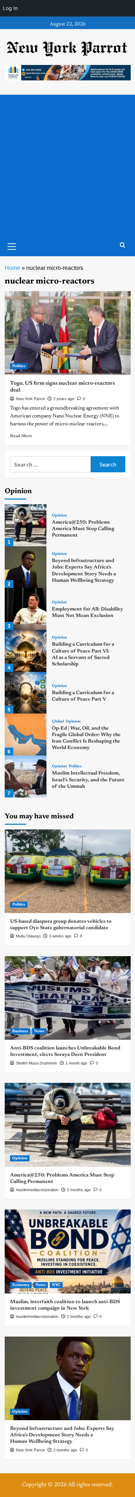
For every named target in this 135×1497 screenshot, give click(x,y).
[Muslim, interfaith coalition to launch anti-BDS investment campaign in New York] (68, 1251)
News (39, 1031)
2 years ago (63, 399)
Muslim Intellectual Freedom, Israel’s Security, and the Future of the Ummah (88, 780)
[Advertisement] (67, 165)
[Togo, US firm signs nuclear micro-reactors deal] (68, 333)
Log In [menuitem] (10, 8)
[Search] (122, 245)
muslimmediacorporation (37, 1190)
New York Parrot (30, 399)
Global (58, 722)
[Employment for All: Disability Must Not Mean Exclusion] (26, 609)
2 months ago (79, 1190)
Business (20, 1031)
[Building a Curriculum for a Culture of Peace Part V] (26, 693)
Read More (21, 436)
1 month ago (76, 1063)
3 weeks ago (60, 936)
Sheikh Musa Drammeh (36, 1063)
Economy (21, 1285)
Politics (18, 366)
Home (12, 268)
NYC (56, 1285)
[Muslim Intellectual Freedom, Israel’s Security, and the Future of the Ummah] (26, 776)
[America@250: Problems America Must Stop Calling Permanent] (26, 525)
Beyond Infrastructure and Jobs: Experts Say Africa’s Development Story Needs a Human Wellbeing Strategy (62, 1435)
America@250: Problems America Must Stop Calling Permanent (83, 529)
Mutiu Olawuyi (28, 936)
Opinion (59, 516)
